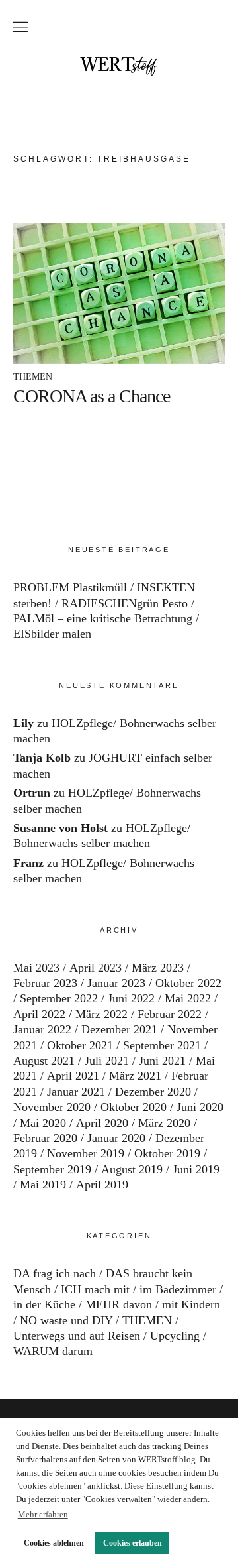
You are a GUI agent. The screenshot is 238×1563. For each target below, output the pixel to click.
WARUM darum (53, 1351)
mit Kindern (191, 1304)
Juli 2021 (107, 1060)
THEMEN (32, 377)
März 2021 (135, 1075)
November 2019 (85, 1153)
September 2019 (52, 1169)
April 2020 (102, 1122)
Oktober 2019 (167, 1153)
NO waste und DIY (66, 1320)
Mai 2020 (43, 1122)
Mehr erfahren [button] (43, 1514)
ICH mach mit (95, 1289)
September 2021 (162, 1045)
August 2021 (44, 1060)
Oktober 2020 (133, 1107)
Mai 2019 (43, 1184)
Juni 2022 (131, 998)
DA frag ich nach (54, 1273)
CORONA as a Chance (91, 396)
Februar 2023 (45, 983)
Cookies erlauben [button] (132, 1543)
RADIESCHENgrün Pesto (124, 603)
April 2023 (95, 967)
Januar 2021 (76, 1091)
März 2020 (164, 1122)
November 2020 (52, 1107)
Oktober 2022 (188, 983)
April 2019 (102, 1184)
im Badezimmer (177, 1289)
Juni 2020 (200, 1107)
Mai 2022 (188, 998)
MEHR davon (118, 1304)
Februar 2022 (170, 1014)
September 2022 (59, 998)
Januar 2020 (116, 1138)
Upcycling (175, 1335)
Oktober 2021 (80, 1045)
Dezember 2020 (153, 1091)
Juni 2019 (196, 1169)
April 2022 (39, 1014)
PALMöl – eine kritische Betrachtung (102, 618)
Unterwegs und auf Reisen (76, 1335)
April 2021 (73, 1075)
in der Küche (44, 1304)
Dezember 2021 (119, 1029)
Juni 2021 (162, 1060)
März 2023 (158, 967)
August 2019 (132, 1169)
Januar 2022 (42, 1029)
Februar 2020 (45, 1138)
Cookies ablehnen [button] (54, 1543)
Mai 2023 (36, 967)
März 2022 (101, 1014)
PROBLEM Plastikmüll (70, 587)
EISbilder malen (52, 633)
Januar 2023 (116, 983)
